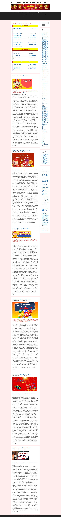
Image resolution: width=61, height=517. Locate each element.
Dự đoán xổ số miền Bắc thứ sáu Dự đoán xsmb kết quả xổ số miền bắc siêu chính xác (45, 199)
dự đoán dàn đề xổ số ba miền (19, 334)
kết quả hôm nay (35, 421)
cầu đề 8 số (29, 99)
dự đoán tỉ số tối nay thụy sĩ (26, 345)
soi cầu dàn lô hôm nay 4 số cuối (20, 280)
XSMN (42, 127)
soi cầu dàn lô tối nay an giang (30, 216)
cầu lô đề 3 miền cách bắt (18, 468)
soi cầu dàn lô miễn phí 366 (18, 136)
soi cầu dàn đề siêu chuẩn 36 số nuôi (21, 363)
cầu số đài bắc (18, 472)
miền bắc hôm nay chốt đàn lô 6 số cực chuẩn (26, 202)
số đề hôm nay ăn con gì (24, 498)
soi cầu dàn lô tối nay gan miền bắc (23, 138)
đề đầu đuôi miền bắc (33, 42)
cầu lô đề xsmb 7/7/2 (25, 329)
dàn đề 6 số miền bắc (23, 114)
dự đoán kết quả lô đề (18, 268)
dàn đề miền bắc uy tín (31, 332)
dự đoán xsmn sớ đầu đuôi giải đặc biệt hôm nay (45, 116)
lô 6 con (23, 198)
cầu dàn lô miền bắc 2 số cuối (16, 95)
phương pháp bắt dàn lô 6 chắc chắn (19, 206)
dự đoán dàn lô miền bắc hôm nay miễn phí (27, 193)
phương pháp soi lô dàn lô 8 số (17, 129)
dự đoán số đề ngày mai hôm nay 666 (24, 342)
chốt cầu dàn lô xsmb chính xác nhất (18, 255)
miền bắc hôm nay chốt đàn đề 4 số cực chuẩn (21, 426)
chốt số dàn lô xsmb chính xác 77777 (22, 112)
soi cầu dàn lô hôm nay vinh (28, 212)
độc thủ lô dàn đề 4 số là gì (25, 421)
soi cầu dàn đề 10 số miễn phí (16, 360)
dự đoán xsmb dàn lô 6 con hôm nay (21, 150)
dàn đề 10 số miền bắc (19, 332)
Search (43, 24)
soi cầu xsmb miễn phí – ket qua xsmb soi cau (17, 12)
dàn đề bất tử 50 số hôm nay (25, 332)
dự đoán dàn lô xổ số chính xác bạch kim (23, 264)
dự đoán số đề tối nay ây (26, 344)
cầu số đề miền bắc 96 (20, 330)
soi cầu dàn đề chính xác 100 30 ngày (31, 360)
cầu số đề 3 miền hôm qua (17, 403)
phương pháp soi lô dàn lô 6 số (25, 208)
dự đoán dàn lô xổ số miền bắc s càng (31, 195)
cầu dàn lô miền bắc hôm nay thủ (29, 97)
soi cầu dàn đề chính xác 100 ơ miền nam (23, 361)
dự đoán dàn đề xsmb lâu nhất (17, 478)
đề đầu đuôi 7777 (31, 420)
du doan (43, 177)
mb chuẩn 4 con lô (28, 271)
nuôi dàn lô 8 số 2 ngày (17, 124)
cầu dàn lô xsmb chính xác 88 (33, 177)
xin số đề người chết (32, 368)
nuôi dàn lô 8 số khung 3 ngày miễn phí (24, 124)
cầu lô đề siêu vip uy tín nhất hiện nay (24, 328)
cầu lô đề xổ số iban (16, 329)
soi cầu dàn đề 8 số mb (23, 502)
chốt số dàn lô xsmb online (19, 113)
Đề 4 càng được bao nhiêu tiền (25, 419)
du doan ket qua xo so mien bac (30, 114)
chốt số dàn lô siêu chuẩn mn (26, 109)
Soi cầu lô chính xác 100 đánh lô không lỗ (45, 214)
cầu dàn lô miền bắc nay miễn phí (18, 98)
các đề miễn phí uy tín (26, 397)
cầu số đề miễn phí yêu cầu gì (20, 331)
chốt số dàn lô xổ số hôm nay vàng (32, 111)
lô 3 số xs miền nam (32, 57)
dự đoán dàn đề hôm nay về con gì (30, 407)
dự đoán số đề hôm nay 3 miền (29, 410)
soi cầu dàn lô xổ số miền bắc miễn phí (25, 219)
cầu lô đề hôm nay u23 (25, 327)
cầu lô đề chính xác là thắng (20, 400)
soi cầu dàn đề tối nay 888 (20, 364)
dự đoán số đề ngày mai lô (33, 342)
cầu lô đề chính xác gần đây (20, 469)
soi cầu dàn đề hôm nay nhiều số (18, 505)
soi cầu (14, 357)
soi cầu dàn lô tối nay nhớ (20, 139)
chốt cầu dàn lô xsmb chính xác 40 (18, 254)
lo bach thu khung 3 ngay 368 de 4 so (31, 423)
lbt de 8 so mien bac (26, 488)
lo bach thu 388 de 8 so (32, 488)
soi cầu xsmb (44, 217)
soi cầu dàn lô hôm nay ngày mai (20, 133)
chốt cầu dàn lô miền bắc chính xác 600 (22, 101)
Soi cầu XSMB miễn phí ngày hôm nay (45, 218)
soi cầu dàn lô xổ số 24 (31, 139)
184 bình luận (14, 145)
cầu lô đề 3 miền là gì (34, 468)
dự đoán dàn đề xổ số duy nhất (27, 334)
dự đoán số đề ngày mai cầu (23, 341)
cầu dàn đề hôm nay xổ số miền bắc (18, 325)
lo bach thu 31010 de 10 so (27, 198)
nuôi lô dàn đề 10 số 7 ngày (21, 351)
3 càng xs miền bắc (33, 37)
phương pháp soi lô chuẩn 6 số (17, 208)
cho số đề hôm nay (26, 331)
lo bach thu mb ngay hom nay (33, 269)
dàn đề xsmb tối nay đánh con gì (26, 406)
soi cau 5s (16, 130)
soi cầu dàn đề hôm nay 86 (18, 435)
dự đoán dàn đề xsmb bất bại (24, 335)
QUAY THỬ (43, 142)
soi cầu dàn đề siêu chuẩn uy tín (21, 437)
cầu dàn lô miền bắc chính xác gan (33, 95)
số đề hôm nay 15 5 (26, 355)
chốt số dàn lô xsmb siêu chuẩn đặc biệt (27, 113)
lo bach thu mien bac (26, 348)
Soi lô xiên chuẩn (44, 221)
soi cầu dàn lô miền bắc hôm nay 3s (30, 213)
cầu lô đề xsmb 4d (21, 329)
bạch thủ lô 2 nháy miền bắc (18, 42)
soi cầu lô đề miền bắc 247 (21, 439)
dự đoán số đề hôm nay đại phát (28, 411)
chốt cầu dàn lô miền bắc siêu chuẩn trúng (26, 183)
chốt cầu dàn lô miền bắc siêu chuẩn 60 (26, 103)
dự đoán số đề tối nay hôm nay (32, 344)
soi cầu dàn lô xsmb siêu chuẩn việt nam (21, 143)
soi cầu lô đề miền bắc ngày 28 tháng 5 (20, 367)
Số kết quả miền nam (45, 146)
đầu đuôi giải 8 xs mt (33, 67)
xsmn (47, 227)
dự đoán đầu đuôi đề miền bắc (17, 479)
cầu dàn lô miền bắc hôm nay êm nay (27, 96)
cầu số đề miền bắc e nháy (32, 330)
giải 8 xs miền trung (17, 67)
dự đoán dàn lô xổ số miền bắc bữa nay (25, 116)
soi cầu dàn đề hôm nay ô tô (22, 436)
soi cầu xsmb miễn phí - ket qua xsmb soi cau (28, 2)
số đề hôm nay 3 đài (31, 355)
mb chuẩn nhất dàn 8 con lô (23, 123)
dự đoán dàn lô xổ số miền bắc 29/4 (18, 265)
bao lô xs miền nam (17, 57)
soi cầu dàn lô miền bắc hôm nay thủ (23, 135)
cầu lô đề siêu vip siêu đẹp (17, 328)
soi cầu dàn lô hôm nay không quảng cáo (29, 132)
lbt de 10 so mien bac (19, 198)
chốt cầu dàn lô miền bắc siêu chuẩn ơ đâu (31, 104)
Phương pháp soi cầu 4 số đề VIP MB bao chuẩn (24, 431)
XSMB (42, 126)
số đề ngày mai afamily (21, 356)
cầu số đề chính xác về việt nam (21, 473)
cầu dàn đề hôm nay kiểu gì (23, 324)
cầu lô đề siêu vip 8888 (30, 327)
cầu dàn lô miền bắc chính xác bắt (24, 95)
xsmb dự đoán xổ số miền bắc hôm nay (45, 224)
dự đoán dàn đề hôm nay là (23, 407)
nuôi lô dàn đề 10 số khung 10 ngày (29, 351)
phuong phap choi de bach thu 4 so (22, 430)
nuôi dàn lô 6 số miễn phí (26, 203)
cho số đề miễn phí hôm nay (32, 331)
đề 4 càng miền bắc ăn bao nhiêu (33, 419)
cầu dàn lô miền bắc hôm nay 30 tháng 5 (18, 96)
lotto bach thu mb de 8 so (31, 491)
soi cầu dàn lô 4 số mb (34, 279)
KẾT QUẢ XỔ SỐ (44, 129)
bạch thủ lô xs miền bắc (17, 28)
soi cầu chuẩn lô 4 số (21, 278)
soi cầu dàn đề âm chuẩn (24, 360)
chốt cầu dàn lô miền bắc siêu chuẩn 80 (18, 253)
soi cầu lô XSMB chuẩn (46, 216)
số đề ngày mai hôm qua (27, 356)
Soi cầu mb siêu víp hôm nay (28, 12)
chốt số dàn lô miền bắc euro (27, 187)
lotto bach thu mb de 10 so (16, 123)
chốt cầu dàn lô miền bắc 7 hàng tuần (20, 100)
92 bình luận (14, 369)
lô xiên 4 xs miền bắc (33, 35)
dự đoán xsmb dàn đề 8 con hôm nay (21, 448)
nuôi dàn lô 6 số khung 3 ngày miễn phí (18, 203)
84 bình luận (14, 294)
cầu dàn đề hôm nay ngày (30, 324)
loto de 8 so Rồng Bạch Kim (19, 491)
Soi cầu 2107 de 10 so (20, 209)
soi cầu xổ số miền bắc (45, 220)
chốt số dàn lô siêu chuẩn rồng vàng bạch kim (20, 110)
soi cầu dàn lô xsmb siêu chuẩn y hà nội (27, 222)
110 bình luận (14, 512)
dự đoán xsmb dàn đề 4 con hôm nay (21, 374)
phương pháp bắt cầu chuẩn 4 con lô (31, 274)
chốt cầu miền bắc (26, 106)
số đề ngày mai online (32, 356)
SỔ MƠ (43, 141)
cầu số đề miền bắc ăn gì (26, 330)
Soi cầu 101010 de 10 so (32, 129)
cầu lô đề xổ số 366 (31, 328)
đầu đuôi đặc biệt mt (33, 64)
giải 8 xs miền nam (17, 55)
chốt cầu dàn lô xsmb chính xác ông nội (19, 106)
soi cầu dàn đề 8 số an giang (26, 501)
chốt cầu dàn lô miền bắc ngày (17, 252)
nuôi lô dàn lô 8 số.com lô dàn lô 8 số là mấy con (19, 126)
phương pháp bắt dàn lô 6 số (27, 206)
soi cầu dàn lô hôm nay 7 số (21, 132)
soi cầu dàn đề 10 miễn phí (27, 358)
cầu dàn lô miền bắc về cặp (26, 177)
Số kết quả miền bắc (45, 144)
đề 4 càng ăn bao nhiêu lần (18, 419)
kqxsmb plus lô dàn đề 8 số (20, 488)
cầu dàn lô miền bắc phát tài (25, 98)
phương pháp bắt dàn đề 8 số (29, 495)
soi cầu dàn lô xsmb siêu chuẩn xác (30, 143)
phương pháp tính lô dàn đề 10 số (20, 355)
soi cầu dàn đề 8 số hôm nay (17, 502)
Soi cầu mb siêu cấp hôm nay (37, 12)
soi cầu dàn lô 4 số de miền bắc (21, 279)
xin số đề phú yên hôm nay (27, 510)
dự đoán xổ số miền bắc (45, 190)
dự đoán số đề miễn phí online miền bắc (31, 340)
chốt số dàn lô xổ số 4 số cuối (24, 111)
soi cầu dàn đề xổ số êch (26, 507)
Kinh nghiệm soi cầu (44, 124)
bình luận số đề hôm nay (21, 397)
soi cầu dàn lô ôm (23, 137)
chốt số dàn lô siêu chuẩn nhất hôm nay (18, 259)
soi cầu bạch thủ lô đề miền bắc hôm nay (31, 357)
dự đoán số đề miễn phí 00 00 (28, 481)
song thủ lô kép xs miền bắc (18, 33)
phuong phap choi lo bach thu (30, 275)
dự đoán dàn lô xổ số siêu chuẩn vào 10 (27, 267)
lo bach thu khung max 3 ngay (25, 269)
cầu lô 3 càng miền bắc (25, 325)
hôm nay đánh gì (31, 421)
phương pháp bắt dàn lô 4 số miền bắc (22, 275)
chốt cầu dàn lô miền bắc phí (18, 103)
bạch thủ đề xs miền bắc (17, 35)
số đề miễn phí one (15, 432)
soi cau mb (43, 206)
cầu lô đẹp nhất (18, 249)
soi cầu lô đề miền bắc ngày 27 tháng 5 (23, 440)
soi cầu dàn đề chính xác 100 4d (22, 434)
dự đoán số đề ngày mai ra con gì (29, 416)
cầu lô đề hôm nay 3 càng (20, 470)
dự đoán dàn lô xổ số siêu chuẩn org (17, 267)
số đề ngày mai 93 (16, 356)
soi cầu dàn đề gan (16, 504)
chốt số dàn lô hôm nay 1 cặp (32, 107)
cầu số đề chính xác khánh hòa (31, 403)
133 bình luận (14, 443)
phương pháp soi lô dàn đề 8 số (20, 497)
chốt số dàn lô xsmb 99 (21, 190)
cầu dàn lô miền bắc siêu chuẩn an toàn (18, 177)
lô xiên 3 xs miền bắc (33, 33)
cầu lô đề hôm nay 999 (19, 327)
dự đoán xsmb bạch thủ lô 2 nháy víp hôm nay (45, 37)
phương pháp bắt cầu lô (28, 205)
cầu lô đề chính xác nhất (27, 400)
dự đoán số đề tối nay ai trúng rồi (19, 344)
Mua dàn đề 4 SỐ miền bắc (30, 426)
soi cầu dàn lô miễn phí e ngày (24, 215)
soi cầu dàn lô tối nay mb (25, 287)
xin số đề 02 (28, 368)
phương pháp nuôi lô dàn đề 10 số (29, 353)
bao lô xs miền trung (17, 68)
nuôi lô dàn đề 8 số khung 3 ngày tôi (26, 494)
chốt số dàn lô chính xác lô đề (20, 107)
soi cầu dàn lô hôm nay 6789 (27, 280)
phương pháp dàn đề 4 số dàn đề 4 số (31, 430)
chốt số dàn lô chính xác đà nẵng (22, 256)
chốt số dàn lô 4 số (31, 106)
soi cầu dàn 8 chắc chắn (33, 130)
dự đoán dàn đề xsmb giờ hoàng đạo (32, 335)
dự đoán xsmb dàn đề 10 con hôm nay (21, 299)
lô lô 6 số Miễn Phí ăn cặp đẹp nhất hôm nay (22, 201)
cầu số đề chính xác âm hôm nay (24, 403)
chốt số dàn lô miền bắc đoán (20, 187)
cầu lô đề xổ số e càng (17, 471)
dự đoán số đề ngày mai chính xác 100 (31, 341)
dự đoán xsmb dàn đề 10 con (33, 345)
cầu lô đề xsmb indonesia (31, 329)
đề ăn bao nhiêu (21, 420)
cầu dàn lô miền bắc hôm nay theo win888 (20, 97)
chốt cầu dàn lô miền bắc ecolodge (25, 251)
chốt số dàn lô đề (26, 107)
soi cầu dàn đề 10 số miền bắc (24, 359)
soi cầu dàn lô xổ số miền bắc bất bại (19, 140)
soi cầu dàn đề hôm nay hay (25, 435)
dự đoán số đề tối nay (33, 417)
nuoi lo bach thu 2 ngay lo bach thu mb (21, 350)
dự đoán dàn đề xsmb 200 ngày (17, 335)
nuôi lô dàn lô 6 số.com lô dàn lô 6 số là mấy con (19, 205)
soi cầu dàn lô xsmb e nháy (17, 142)
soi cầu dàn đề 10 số (33, 358)
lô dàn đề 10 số (31, 348)
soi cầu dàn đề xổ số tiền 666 (32, 507)
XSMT (42, 128)
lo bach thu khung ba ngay (23, 120)
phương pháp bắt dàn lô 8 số (21, 127)
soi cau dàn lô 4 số (26, 278)
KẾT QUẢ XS (43, 125)
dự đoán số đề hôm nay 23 (22, 410)
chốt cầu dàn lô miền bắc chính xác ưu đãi (26, 180)
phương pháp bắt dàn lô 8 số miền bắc (29, 127)
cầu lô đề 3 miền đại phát (29, 468)
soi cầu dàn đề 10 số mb (18, 359)
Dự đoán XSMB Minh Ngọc (45, 187)
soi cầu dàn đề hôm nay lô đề (32, 435)
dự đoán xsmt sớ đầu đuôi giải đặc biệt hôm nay (45, 96)
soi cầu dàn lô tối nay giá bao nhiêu (31, 138)
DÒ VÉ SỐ (43, 140)
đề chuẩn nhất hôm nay (26, 420)
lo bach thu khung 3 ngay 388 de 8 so (31, 489)
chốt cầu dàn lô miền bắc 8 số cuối (29, 100)
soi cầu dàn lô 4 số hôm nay (28, 279)
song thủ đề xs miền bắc (17, 37)
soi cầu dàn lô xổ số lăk (25, 218)
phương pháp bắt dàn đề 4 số (30, 429)
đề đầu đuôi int (35, 420)
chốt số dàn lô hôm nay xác (22, 186)
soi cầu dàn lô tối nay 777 (24, 216)
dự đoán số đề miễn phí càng (25, 413)
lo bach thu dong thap (33, 198)
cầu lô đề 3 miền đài (23, 468)
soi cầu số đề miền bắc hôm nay (18, 368)
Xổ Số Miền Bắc (45, 228)
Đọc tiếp (24, 92)
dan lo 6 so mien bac (29, 192)
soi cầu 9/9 (21, 130)
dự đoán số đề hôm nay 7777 (27, 337)
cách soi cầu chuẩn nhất (32, 466)
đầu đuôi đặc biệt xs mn (32, 55)
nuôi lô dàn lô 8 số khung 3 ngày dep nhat (24, 125)
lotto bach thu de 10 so (16, 271)
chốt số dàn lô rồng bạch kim (18, 109)
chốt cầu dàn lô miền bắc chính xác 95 (32, 101)
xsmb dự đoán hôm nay (16, 511)
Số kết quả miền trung (45, 145)
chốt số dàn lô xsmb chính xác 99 (31, 112)
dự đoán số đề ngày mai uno (23, 343)
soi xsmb (47, 221)
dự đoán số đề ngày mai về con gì (31, 343)
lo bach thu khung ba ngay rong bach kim (32, 120)
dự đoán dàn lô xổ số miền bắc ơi (27, 117)
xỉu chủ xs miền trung (17, 64)
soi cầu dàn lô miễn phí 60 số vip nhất (25, 136)
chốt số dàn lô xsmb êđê (21, 262)
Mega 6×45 (44, 133)
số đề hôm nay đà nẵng (30, 498)
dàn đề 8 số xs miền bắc (32, 44)
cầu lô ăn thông (33, 99)
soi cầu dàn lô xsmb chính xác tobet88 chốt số (20, 290)
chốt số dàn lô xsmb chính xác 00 (28, 190)
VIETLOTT (43, 130)
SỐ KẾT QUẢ (43, 143)
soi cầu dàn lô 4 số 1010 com (31, 278)
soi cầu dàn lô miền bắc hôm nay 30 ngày (21, 213)
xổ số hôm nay (32, 510)
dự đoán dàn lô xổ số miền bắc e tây (19, 117)
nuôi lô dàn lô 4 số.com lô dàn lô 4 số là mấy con (21, 274)
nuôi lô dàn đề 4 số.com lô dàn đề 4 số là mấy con (20, 429)
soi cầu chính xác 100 (21, 358)
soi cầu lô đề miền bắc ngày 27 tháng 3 (26, 366)
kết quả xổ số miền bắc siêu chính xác (45, 204)
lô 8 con (23, 119)
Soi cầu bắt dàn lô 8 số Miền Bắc (26, 130)
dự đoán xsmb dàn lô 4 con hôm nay (21, 228)
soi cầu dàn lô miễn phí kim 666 (17, 137)
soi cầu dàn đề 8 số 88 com (19, 501)
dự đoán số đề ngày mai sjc (16, 343)
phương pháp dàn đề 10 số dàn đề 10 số (19, 353)
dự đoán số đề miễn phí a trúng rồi (18, 413)
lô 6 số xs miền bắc (33, 28)
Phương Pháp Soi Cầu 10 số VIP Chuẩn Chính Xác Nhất (25, 354)
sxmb (43, 222)
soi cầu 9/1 (18, 130)
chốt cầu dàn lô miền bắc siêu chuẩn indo (21, 104)
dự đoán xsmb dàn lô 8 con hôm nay (21, 75)
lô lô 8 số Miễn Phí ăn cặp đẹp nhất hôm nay (20, 122)
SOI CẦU (43, 139)
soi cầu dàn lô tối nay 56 (29, 137)
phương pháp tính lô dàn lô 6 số (33, 208)
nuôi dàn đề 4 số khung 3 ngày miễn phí (25, 427)
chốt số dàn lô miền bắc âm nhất (30, 186)
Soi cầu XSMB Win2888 (45, 219)
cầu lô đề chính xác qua (32, 400)
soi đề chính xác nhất (24, 368)
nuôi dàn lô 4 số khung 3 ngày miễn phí (26, 272)
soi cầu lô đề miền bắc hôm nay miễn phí (29, 439)
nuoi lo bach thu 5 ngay (28, 350)
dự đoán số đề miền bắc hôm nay (21, 481)
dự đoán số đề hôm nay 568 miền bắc (19, 337)
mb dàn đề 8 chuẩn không (17, 492)
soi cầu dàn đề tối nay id (26, 364)
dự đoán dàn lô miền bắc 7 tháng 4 (17, 193)
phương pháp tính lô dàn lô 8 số (25, 129)
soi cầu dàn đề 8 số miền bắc (29, 502)
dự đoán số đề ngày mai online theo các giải (20, 416)
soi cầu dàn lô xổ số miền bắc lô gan (28, 140)
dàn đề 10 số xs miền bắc (18, 46)
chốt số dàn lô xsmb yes (18, 114)
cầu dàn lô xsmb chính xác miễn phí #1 (23, 99)
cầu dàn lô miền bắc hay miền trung (24, 174)
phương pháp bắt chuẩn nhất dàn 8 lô (29, 126)
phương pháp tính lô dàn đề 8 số (28, 497)
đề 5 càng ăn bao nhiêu (16, 420)
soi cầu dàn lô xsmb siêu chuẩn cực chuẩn (26, 142)
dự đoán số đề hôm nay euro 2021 (26, 338)
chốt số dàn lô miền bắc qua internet (20, 258)
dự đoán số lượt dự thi (20, 345)
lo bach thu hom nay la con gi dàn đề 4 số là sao (21, 423)
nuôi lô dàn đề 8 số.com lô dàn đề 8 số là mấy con (20, 495)
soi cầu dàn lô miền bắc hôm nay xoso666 (25, 214)
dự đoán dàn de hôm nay (16, 407)
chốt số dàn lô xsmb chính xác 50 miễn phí (21, 261)
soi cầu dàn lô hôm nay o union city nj (28, 133)
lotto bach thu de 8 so (25, 491)
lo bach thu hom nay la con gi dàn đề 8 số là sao (21, 489)
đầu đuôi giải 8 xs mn (32, 53)
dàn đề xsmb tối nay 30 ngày (18, 406)
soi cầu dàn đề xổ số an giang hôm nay (18, 507)
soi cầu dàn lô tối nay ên (16, 138)
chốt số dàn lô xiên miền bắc (17, 111)
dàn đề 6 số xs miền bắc (17, 44)
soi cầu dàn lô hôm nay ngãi (29, 211)
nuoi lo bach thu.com (34, 350)
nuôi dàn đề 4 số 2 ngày (17, 427)
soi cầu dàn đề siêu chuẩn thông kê (29, 363)
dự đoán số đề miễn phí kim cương (22, 340)
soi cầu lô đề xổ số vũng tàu (28, 367)
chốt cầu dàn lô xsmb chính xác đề (26, 254)
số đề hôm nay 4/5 (19, 498)
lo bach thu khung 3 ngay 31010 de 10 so (29, 119)
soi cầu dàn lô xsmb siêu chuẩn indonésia (23, 221)
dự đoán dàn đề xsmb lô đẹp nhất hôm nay (26, 478)
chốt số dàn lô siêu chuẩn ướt (29, 110)
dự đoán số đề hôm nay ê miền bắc (18, 338)
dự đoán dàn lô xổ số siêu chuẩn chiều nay (26, 196)
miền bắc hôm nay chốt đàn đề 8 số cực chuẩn (26, 492)
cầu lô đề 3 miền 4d (30, 325)
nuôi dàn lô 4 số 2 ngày (18, 272)
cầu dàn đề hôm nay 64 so (17, 324)
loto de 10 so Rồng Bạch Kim (28, 122)
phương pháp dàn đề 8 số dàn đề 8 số (29, 496)
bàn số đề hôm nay (15, 397)
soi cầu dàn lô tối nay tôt (26, 139)
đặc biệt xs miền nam (17, 53)
